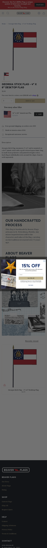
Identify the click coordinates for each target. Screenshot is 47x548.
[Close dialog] (44, 261)
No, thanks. (31, 285)
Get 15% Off (31, 278)
